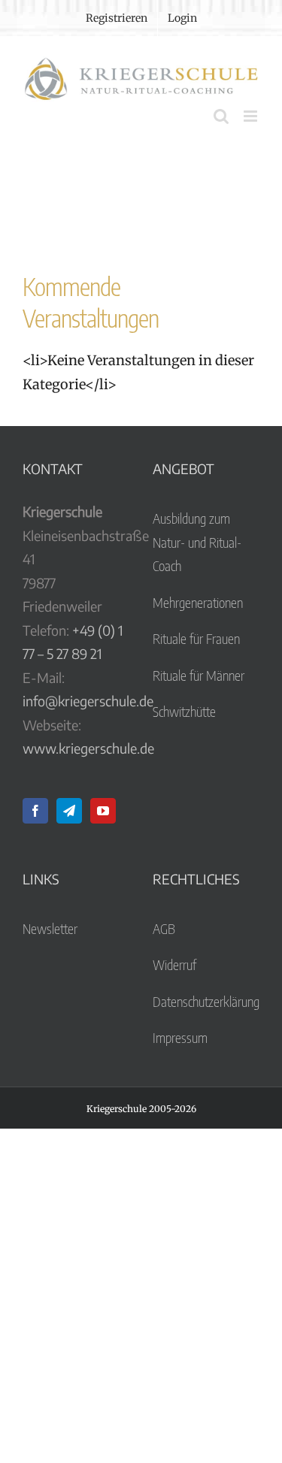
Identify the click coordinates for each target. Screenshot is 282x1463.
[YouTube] (103, 811)
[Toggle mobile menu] (251, 116)
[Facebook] (35, 811)
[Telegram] (69, 811)
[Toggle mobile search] (221, 116)
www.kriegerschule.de (88, 748)
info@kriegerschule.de (88, 700)
